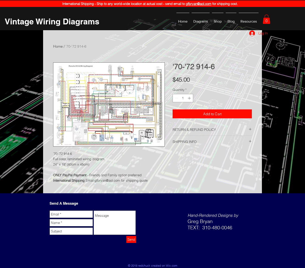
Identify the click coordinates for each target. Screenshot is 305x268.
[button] (266, 19)
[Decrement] (176, 98)
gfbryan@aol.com (198, 4)
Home (58, 46)
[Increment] (189, 98)
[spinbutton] (183, 98)
